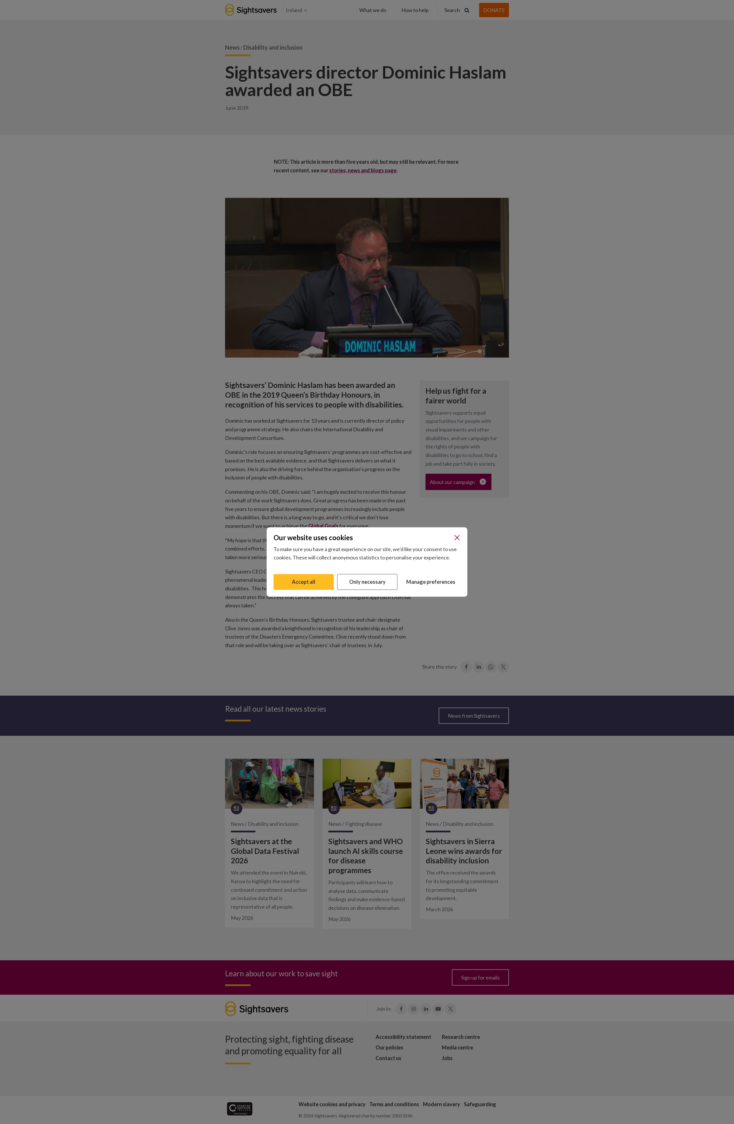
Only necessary (367, 582)
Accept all (303, 582)
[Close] (457, 537)
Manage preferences (430, 582)
